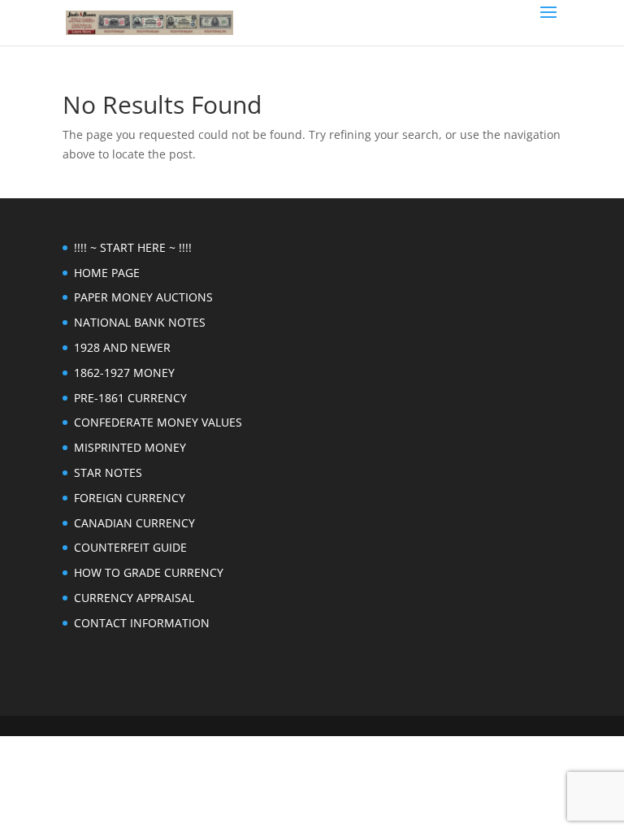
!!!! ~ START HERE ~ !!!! (133, 247)
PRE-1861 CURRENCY (130, 397)
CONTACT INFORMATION (142, 622)
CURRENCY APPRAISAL (134, 597)
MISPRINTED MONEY (130, 447)
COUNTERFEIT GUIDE (130, 547)
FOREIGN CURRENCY (129, 497)
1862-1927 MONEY (124, 372)
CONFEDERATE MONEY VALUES (158, 422)
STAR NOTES (108, 472)
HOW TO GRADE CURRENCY (148, 572)
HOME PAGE (107, 272)
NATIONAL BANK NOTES (140, 322)
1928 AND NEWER (122, 347)
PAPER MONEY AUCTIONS (143, 297)
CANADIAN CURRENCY (134, 523)
